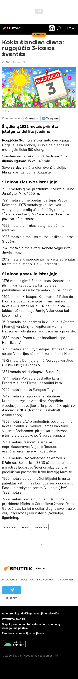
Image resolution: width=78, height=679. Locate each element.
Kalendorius (40, 526)
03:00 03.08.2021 (13, 62)
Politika (27, 579)
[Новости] (32, 118)
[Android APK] (14, 644)
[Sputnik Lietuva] (12, 30)
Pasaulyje (9, 579)
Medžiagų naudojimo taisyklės (40, 613)
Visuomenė (10, 526)
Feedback (8, 633)
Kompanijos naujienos (30, 633)
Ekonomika (45, 579)
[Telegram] (50, 118)
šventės (25, 526)
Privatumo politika (13, 619)
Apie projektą (10, 613)
